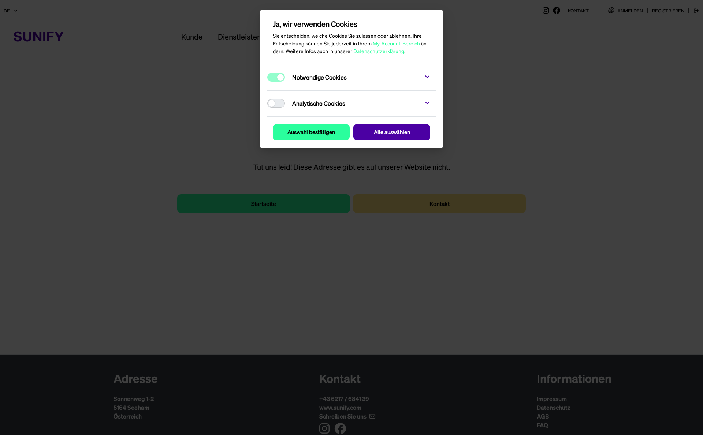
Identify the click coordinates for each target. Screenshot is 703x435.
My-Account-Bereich (396, 43)
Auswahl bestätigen (311, 132)
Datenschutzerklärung (378, 51)
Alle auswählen (392, 132)
